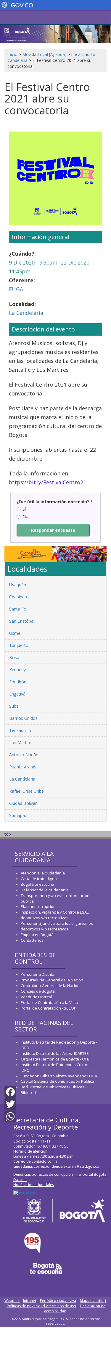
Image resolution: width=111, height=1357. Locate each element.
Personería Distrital (38, 974)
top (7, 834)
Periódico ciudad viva (58, 1300)
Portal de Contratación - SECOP (48, 1008)
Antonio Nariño (23, 754)
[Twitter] (10, 1103)
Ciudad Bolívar (23, 803)
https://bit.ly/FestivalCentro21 (47, 482)
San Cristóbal (21, 621)
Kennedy (17, 669)
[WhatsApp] (10, 1116)
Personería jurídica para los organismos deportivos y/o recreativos (57, 926)
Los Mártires (21, 742)
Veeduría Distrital (36, 996)
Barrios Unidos (23, 718)
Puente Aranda (23, 767)
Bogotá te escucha (37, 884)
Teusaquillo (20, 730)
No (25, 516)
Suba (14, 706)
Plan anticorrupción (38, 906)
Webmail (12, 1300)
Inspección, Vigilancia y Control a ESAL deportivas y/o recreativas (55, 914)
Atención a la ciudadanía (43, 873)
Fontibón (17, 682)
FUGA (16, 289)
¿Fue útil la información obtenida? (55, 501)
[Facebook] (10, 1091)
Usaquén (17, 584)
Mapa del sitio (92, 1300)
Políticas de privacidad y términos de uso (41, 1305)
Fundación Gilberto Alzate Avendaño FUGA (59, 1076)
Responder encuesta (53, 530)
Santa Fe (17, 609)
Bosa (14, 657)
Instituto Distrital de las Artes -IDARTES (55, 1053)
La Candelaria (26, 312)
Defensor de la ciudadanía (45, 890)
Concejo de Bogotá (38, 991)
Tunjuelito (18, 645)
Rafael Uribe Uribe (26, 791)
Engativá (17, 694)
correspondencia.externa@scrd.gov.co (66, 1166)
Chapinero (19, 597)
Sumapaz (18, 815)
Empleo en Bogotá (37, 934)
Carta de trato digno (39, 878)
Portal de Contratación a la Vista (49, 1002)
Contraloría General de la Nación (50, 985)
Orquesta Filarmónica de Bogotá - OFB (55, 1059)
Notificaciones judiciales (33, 1184)
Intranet (29, 1300)
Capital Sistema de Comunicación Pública (57, 1081)
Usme (14, 633)
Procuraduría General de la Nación (52, 980)
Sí (24, 509)
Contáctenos (32, 940)
